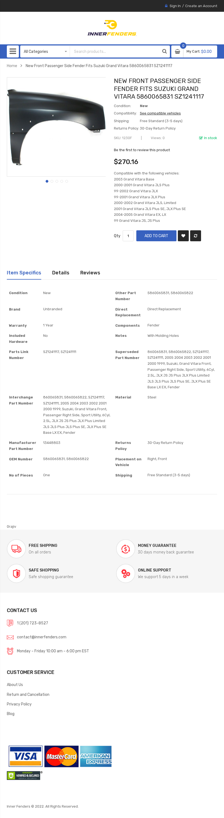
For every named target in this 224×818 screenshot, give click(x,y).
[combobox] (114, 51)
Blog (10, 713)
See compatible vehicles (160, 113)
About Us (15, 684)
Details (60, 272)
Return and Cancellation (28, 694)
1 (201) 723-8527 (32, 623)
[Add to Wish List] (183, 235)
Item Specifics (24, 272)
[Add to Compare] (195, 235)
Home (12, 66)
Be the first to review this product (142, 150)
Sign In (175, 6)
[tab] (24, 273)
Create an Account (201, 6)
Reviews (90, 272)
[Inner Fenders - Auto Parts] (111, 28)
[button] (46, 181)
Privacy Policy (19, 704)
